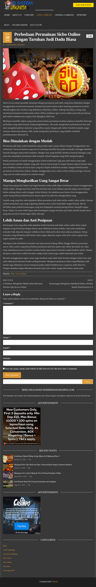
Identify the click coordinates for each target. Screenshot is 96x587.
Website (6, 358)
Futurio (54, 581)
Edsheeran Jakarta (15, 45)
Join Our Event (83, 5)
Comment (8, 303)
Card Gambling (44, 15)
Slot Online (7, 562)
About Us (17, 15)
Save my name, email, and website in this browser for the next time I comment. (41, 369)
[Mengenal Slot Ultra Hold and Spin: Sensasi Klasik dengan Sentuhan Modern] (8, 467)
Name (6, 337)
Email (6, 348)
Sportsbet (82, 15)
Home (7, 15)
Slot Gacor (36, 25)
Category (29, 15)
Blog (6, 25)
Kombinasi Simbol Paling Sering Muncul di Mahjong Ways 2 (37, 456)
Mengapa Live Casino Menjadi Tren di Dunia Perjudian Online (37, 473)
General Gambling (64, 15)
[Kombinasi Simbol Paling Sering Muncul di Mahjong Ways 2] (8, 459)
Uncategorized (20, 25)
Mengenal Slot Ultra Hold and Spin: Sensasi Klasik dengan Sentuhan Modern (43, 465)
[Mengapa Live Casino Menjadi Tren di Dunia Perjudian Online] (8, 475)
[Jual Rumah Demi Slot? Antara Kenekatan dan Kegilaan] (8, 484)
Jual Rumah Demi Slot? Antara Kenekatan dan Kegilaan (35, 482)
